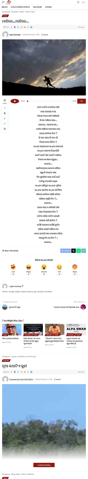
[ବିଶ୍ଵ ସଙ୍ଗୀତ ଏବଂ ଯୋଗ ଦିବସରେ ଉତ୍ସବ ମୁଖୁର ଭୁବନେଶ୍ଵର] (33, 329)
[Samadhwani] (8, 2)
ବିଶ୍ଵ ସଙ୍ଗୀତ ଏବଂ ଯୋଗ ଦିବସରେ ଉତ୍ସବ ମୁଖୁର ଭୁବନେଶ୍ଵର (32, 340)
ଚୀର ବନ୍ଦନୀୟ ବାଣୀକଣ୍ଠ (10, 338)
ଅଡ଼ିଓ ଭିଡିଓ (49, 334)
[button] (4, 2)
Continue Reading (44, 465)
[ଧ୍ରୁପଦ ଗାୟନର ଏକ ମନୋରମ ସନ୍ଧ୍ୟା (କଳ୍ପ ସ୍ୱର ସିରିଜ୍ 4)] (76, 329)
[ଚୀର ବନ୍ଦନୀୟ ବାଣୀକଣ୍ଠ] (11, 329)
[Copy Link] (28, 27)
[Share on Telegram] (21, 27)
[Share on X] (14, 27)
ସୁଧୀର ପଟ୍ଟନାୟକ (14, 34)
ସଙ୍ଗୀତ (5, 15)
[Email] (24, 27)
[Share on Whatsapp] (18, 27)
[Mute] (81, 101)
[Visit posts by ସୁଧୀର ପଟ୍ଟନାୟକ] (5, 286)
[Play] (15, 101)
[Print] (31, 27)
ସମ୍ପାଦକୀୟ (6, 360)
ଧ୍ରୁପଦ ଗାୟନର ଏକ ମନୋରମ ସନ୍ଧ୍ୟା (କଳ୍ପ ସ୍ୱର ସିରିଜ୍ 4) (75, 340)
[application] (48, 101)
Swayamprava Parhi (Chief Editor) (21, 379)
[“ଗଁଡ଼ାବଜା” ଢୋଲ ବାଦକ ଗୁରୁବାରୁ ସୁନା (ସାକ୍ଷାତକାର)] (54, 329)
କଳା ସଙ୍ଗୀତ (28, 334)
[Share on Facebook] (11, 27)
